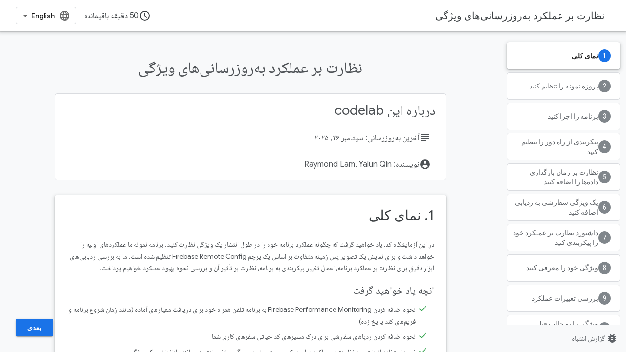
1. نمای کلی (401, 215)
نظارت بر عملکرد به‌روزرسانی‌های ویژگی (519, 16)
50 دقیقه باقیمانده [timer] (117, 16)
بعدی (34, 327)
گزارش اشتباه (595, 338)
